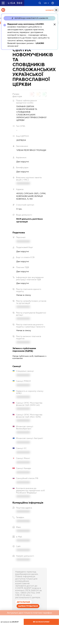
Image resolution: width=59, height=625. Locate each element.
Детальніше (23, 602)
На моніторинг (42, 622)
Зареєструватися (28, 606)
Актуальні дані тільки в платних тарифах (29, 613)
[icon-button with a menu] (56, 10)
